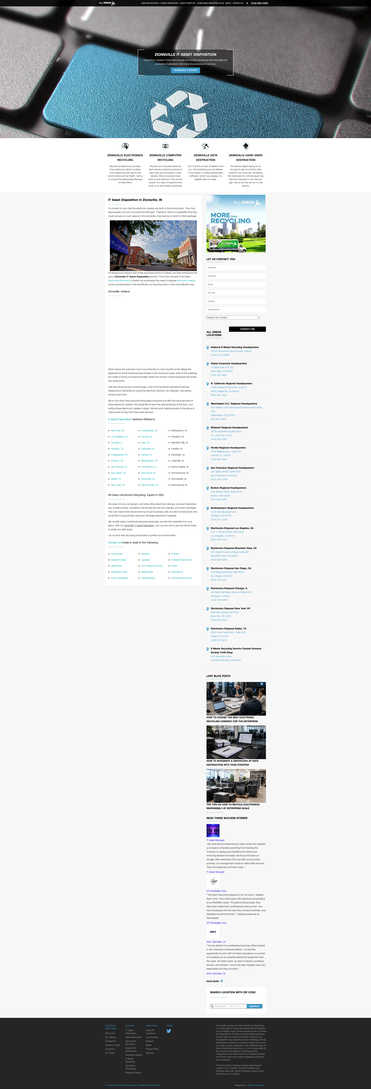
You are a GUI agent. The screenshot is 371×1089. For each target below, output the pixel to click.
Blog (221, 3)
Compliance (202, 3)
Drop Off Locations (150, 1032)
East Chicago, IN (149, 485)
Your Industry (152, 1037)
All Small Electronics (181, 578)
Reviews (150, 1041)
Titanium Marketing (255, 1085)
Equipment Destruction (131, 1049)
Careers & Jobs (112, 1045)
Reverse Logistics (134, 1055)
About (228, 3)
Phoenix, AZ (117, 460)
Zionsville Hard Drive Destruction (246, 157)
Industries (214, 3)
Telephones (147, 572)
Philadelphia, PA (119, 454)
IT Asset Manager (215, 840)
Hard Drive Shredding (131, 1067)
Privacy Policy (152, 1049)
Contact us (114, 542)
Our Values (110, 1037)
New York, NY (118, 430)
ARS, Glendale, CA (216, 941)
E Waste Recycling (130, 1060)
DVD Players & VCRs (151, 565)
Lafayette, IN (147, 448)
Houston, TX (117, 448)
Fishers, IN (146, 454)
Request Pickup (133, 1072)
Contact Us (238, 3)
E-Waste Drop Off (187, 3)
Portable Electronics (181, 560)
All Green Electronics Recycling (119, 1085)
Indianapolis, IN (149, 430)
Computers (117, 553)
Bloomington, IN (149, 460)
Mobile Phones (118, 560)
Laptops (145, 560)
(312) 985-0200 (259, 3)
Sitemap (150, 1053)
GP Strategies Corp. (217, 891)
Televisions (116, 565)
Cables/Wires (148, 578)
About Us (109, 1033)
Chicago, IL (117, 442)
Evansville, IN (147, 479)
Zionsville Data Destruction (206, 157)
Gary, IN (145, 442)
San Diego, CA (118, 473)
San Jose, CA (118, 485)
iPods (174, 565)
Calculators (177, 572)
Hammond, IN (148, 473)
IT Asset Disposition (168, 3)
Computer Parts (119, 572)
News (148, 1045)
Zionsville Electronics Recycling (125, 157)
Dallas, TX (116, 479)
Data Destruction (150, 3)
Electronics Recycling (119, 280)
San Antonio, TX (119, 466)
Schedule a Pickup (185, 70)
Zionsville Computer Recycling (165, 157)
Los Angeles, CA (119, 436)
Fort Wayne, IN (148, 466)
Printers (175, 553)
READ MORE (213, 981)
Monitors (145, 553)
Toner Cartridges (119, 578)
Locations (110, 1049)
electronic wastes (186, 280)
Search (254, 1006)
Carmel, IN (146, 436)
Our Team (110, 1053)
